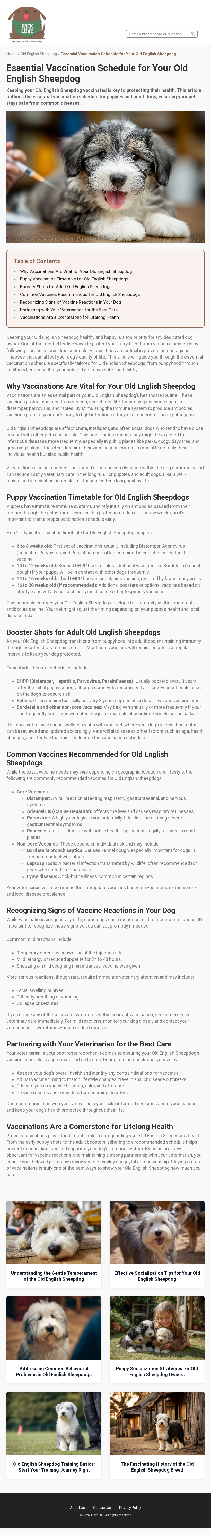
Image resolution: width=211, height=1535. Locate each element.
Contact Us (102, 1508)
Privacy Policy (130, 1508)
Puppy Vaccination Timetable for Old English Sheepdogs (74, 278)
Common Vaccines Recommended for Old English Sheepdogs (80, 294)
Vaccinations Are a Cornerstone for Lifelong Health (69, 317)
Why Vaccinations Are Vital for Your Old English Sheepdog (76, 271)
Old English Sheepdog (39, 54)
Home (11, 54)
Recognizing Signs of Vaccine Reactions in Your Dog (70, 302)
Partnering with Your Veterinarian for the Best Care (69, 309)
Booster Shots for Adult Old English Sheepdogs (66, 286)
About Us (77, 1508)
